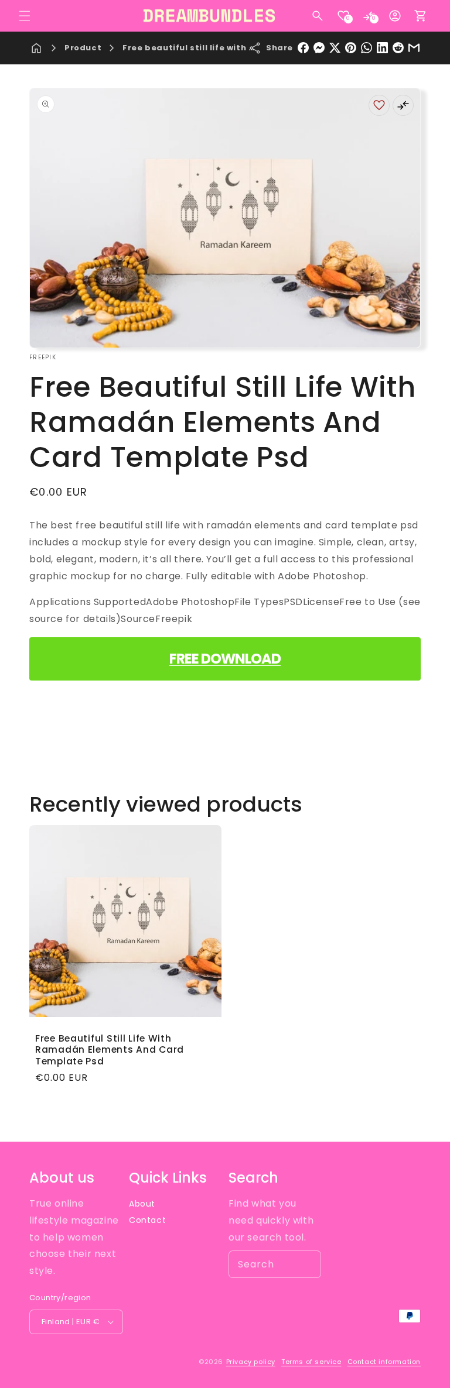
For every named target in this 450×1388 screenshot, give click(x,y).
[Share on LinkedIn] (382, 47)
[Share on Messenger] (319, 47)
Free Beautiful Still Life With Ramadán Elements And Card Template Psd (109, 1050)
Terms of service (311, 1361)
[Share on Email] (414, 47)
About (142, 1204)
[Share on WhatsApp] (366, 47)
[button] (25, 16)
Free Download (225, 658)
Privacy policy (250, 1361)
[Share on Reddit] (398, 47)
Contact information (384, 1361)
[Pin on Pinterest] (350, 47)
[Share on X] (335, 47)
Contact (147, 1220)
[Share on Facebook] (303, 47)
